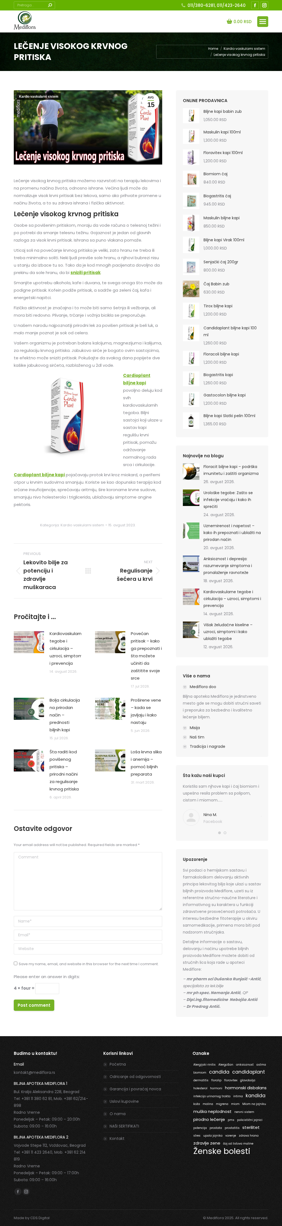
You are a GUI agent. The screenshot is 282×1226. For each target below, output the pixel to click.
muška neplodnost (212, 1111)
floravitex (230, 1080)
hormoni (216, 1088)
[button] (219, 832)
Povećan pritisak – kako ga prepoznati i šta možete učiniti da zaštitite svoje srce (146, 656)
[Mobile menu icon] (262, 21)
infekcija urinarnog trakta (212, 1096)
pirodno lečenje (209, 1119)
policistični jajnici (249, 1120)
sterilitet (251, 1127)
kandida (255, 1095)
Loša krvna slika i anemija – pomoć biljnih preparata (146, 763)
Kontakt (117, 1138)
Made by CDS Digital (32, 1217)
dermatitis (200, 1080)
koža (196, 1104)
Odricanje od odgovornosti (135, 1076)
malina (208, 1104)
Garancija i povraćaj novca (135, 1089)
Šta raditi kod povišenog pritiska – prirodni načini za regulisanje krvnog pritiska (64, 770)
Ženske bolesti (221, 1151)
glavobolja (247, 1080)
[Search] (50, 5)
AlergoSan (225, 1065)
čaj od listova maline (238, 1144)
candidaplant (248, 1072)
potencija (200, 1128)
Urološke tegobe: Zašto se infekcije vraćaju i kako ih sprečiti (228, 499)
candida (219, 1072)
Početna (118, 1064)
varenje (230, 1136)
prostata (216, 1128)
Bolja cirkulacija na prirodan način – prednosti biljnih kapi (65, 715)
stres (196, 1136)
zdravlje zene (206, 1143)
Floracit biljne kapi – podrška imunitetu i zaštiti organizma (231, 470)
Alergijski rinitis (204, 1065)
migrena (222, 1104)
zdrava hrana (249, 1136)
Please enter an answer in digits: (47, 976)
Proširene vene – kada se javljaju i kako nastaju (146, 711)
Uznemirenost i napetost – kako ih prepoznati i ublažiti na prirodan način (232, 532)
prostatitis (232, 1128)
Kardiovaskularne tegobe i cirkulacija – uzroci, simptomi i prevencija (67, 648)
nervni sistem (244, 1112)
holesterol (200, 1088)
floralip (216, 1080)
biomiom (199, 1073)
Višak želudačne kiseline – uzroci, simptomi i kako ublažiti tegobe (228, 631)
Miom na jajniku (254, 1104)
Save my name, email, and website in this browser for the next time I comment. (89, 964)
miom (235, 1104)
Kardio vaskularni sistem (38, 96)
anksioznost (245, 1065)
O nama (118, 1113)
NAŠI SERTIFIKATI (124, 1126)
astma (261, 1065)
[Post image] (29, 642)
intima (238, 1096)
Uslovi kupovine (124, 1101)
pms (231, 1120)
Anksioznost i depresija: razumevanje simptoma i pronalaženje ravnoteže (228, 565)
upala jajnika (213, 1136)
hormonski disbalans (246, 1088)
